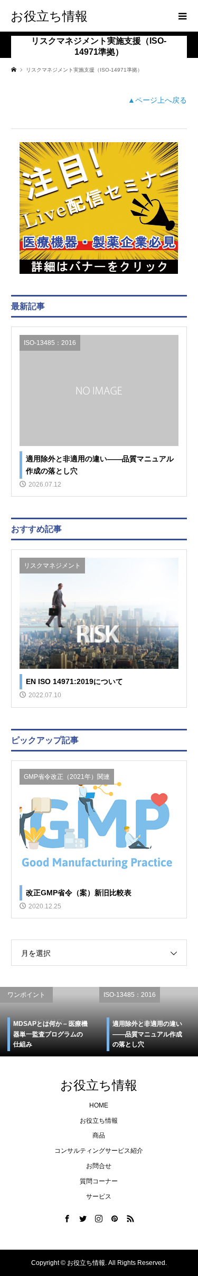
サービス (98, 1196)
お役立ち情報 (49, 15)
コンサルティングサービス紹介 (98, 1150)
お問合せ (98, 1166)
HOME (98, 1105)
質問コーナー (99, 1181)
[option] (83, 1021)
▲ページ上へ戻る (157, 100)
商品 (98, 1135)
